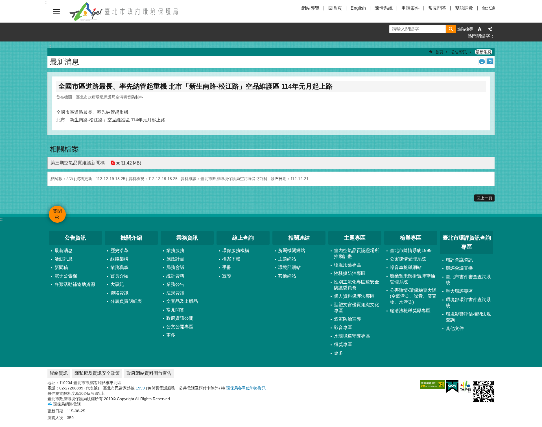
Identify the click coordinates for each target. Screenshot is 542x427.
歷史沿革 (119, 250)
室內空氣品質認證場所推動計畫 (356, 253)
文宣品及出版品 (182, 301)
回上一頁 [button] (484, 198)
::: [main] (49, 46)
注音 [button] (490, 61)
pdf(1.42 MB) (128, 163)
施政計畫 (175, 259)
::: (1, 219)
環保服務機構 (235, 250)
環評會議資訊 (459, 259)
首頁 (439, 52)
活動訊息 (63, 259)
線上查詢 (243, 238)
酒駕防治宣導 (347, 319)
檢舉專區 (410, 238)
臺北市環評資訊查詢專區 (467, 242)
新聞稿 (61, 267)
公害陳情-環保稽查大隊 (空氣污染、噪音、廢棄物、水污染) (413, 296)
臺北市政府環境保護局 (124, 11)
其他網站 (287, 275)
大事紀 (117, 284)
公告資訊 (459, 52)
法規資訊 (175, 292)
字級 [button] (479, 29)
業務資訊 (187, 238)
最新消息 (483, 52)
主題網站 (287, 259)
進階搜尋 (465, 29)
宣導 (226, 275)
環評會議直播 (459, 268)
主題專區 (355, 238)
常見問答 (437, 8)
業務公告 (175, 284)
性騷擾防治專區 (350, 273)
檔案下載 (231, 259)
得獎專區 (343, 344)
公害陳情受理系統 (408, 259)
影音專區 (343, 327)
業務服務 (175, 250)
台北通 (488, 8)
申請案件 (410, 8)
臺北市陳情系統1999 (411, 250)
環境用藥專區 (347, 264)
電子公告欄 (65, 275)
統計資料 (175, 275)
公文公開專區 (179, 326)
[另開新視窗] (432, 384)
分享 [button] (490, 29)
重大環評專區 (459, 291)
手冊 (226, 267)
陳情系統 (384, 8)
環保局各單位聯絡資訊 (246, 388)
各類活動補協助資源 (74, 284)
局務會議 (175, 267)
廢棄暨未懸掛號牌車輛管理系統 (412, 278)
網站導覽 (310, 8)
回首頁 (335, 8)
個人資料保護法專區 (354, 296)
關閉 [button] (56, 11)
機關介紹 (131, 238)
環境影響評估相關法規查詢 (468, 317)
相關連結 (299, 238)
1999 (140, 388)
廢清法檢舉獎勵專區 (410, 310)
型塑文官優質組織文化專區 (356, 307)
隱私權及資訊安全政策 (97, 373)
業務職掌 (119, 267)
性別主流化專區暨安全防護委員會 (356, 284)
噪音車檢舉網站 (405, 267)
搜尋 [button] (451, 29)
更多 (170, 335)
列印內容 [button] (482, 61)
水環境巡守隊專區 (352, 336)
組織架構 (119, 259)
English (358, 8)
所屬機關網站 (291, 250)
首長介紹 (119, 275)
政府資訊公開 (179, 318)
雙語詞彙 (464, 8)
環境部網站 (289, 267)
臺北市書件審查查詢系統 (468, 279)
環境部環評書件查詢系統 (468, 302)
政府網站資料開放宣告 (149, 373)
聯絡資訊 (119, 292)
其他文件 (455, 328)
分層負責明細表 (126, 301)
